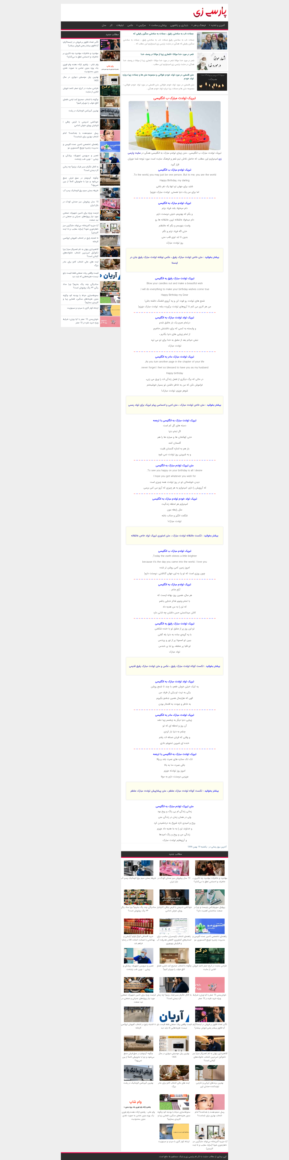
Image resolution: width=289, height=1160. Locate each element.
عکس (130, 25)
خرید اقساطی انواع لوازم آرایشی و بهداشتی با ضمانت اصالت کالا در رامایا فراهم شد (138, 940)
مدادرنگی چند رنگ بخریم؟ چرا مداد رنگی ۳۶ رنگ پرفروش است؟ (138, 909)
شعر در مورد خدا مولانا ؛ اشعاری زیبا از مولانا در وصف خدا (167, 54)
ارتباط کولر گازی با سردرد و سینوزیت (173, 1141)
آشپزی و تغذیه (218, 25)
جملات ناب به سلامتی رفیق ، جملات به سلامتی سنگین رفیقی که (163, 33)
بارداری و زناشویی (179, 25)
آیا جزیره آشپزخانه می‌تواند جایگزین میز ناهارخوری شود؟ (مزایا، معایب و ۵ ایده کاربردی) (209, 1145)
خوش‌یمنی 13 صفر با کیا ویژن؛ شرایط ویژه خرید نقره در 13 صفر (209, 996)
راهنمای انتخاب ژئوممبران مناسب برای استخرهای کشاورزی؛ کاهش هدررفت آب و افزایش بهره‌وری (174, 940)
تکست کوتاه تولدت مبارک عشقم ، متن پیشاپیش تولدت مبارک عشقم (166, 791)
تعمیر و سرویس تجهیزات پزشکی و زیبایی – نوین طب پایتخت (138, 967)
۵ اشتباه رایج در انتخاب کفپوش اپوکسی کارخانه (138, 1026)
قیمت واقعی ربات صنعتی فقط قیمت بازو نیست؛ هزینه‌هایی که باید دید (173, 1026)
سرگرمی (142, 25)
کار (111, 25)
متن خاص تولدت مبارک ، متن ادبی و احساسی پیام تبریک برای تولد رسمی (166, 405)
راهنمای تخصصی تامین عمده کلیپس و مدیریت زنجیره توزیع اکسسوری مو (209, 938)
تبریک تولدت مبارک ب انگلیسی (175, 98)
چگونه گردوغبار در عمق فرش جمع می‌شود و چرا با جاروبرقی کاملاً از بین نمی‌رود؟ (138, 1057)
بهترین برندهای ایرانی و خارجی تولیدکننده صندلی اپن (209, 1084)
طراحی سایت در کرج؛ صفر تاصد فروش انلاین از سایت (209, 967)
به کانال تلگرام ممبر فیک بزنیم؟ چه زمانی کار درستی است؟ (173, 996)
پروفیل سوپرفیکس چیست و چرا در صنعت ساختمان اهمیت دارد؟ (209, 909)
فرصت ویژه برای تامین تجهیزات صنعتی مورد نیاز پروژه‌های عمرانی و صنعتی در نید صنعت (138, 998)
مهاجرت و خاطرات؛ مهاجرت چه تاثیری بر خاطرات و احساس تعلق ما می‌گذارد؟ (209, 879)
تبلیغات (120, 25)
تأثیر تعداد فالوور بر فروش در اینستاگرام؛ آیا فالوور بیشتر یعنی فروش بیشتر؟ (209, 1026)
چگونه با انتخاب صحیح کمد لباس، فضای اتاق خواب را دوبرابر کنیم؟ (173, 967)
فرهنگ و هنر (200, 25)
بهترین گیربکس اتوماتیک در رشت (138, 1083)
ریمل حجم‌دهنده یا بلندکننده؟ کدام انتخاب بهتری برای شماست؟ (209, 1113)
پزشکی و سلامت (159, 25)
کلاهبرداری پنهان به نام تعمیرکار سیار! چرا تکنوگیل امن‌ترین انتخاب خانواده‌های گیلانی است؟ (209, 1057)
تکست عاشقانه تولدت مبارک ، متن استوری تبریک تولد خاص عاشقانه (166, 536)
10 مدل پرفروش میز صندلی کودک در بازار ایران (174, 879)
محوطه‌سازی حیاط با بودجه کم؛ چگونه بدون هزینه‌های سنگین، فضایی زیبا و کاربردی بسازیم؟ (173, 1115)
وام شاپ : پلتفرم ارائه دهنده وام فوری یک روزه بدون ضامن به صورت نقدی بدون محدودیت (138, 1115)
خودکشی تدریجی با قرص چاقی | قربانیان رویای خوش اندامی (174, 909)
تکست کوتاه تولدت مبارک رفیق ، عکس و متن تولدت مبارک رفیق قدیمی (166, 666)
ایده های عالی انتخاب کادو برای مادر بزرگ (173, 1084)
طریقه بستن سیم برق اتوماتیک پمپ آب (138, 878)
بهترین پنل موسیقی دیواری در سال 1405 (174, 1055)
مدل (104, 25)
